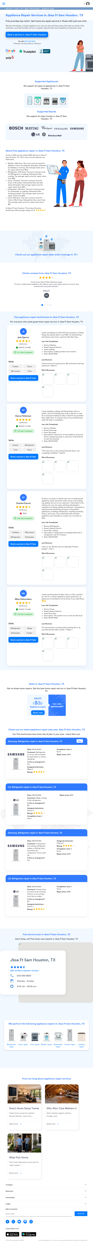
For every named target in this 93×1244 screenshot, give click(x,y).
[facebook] (7, 1221)
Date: (29, 749)
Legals (8, 1204)
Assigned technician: (35, 767)
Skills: (11, 361)
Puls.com (9, 8)
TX (21, 8)
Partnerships (10, 1197)
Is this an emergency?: (36, 762)
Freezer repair (69, 1044)
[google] (25, 1221)
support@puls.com (12, 1228)
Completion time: (64, 749)
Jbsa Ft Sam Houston (32, 8)
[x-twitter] (13, 1221)
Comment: (31, 752)
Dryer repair (23, 1044)
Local (16, 8)
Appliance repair (48, 8)
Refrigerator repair (11, 1045)
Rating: (30, 772)
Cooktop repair (81, 1045)
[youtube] (19, 1221)
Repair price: (62, 754)
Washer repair (46, 1044)
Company (9, 1185)
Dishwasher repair (58, 1045)
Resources (9, 1191)
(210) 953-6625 (29, 41)
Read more (13, 1124)
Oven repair (34, 1044)
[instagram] (31, 1221)
